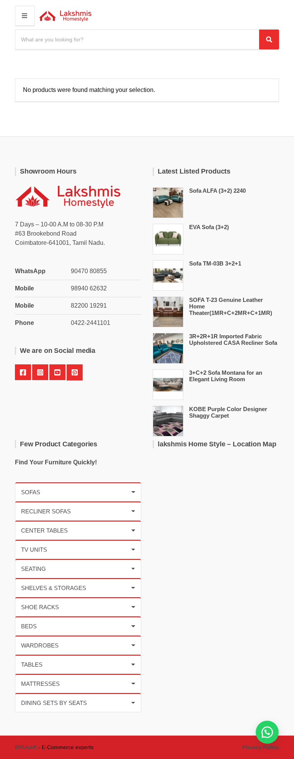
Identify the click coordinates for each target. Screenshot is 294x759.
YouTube (57, 372)
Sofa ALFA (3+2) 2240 (217, 190)
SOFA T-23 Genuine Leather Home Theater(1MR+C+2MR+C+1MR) (230, 306)
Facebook (23, 372)
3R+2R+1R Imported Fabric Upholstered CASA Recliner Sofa (233, 339)
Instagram (40, 372)
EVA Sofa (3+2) (209, 227)
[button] (267, 732)
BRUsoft (26, 747)
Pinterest (75, 372)
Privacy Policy (260, 747)
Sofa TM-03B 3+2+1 (215, 263)
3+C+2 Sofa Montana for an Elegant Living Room (225, 375)
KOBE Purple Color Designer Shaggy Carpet (228, 412)
